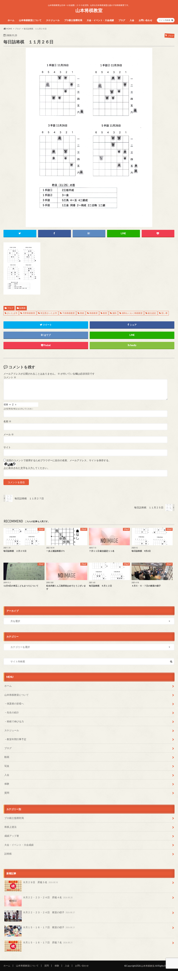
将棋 (82, 313)
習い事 (164, 313)
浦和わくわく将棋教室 (132, 313)
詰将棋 (22, 308)
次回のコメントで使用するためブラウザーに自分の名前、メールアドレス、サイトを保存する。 (58, 460)
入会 (132, 20)
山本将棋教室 (89, 10)
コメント (9, 377)
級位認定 (152, 313)
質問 (6, 792)
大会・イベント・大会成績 (100, 20)
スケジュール (53, 20)
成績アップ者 (11, 835)
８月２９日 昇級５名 (40, 882)
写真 (6, 765)
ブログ (121, 20)
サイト (7, 447)
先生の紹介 (13, 712)
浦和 (114, 313)
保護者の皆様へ (15, 703)
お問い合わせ (145, 20)
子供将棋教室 (68, 313)
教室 (105, 313)
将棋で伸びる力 (15, 721)
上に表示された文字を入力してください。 (26, 468)
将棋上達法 (10, 826)
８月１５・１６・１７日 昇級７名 (47, 942)
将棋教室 (93, 313)
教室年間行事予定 (16, 739)
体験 (6, 783)
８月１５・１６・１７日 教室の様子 (49, 927)
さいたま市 (12, 313)
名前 (7, 421)
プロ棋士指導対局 (73, 20)
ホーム (11, 20)
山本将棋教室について (30, 20)
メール (8, 434)
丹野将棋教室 (29, 313)
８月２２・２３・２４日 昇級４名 (47, 897)
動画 (6, 756)
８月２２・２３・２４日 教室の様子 (49, 912)
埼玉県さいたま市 (48, 313)
